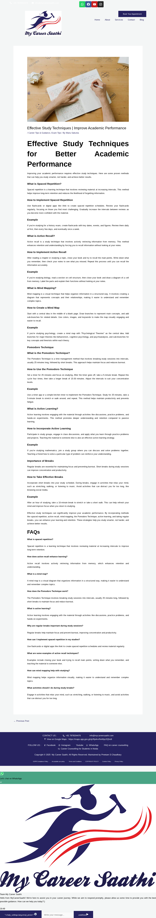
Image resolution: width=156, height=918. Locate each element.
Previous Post (21, 721)
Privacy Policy (119, 761)
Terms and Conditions (75, 761)
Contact (131, 20)
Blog (142, 20)
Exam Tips (56, 133)
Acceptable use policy (58, 761)
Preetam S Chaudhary (111, 755)
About (107, 20)
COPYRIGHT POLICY (92, 761)
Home (97, 20)
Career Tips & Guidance (39, 133)
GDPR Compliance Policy (40, 761)
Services (119, 20)
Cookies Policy (106, 761)
